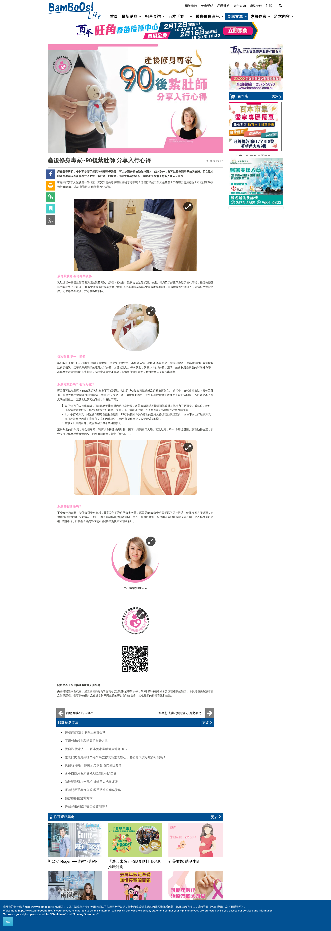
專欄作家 (259, 16)
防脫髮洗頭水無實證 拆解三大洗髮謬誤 (91, 781)
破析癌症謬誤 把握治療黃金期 (85, 732)
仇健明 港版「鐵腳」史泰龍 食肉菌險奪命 (93, 765)
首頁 (114, 16)
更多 (275, 96)
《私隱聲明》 (236, 906)
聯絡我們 (256, 5)
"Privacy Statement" (85, 914)
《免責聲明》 (216, 906)
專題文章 (236, 16)
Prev (235, 208)
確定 (8, 921)
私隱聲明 (223, 5)
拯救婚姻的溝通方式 (79, 798)
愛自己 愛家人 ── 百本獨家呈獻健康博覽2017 (96, 749)
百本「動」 (179, 16)
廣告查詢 (240, 5)
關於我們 (191, 5)
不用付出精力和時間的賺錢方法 (86, 740)
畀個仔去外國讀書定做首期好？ (86, 806)
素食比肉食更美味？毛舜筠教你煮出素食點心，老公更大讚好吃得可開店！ (115, 757)
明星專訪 (153, 16)
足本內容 (282, 16)
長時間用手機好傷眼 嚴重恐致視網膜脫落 (93, 790)
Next (277, 208)
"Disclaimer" (58, 914)
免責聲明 (207, 5)
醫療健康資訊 (208, 16)
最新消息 (130, 16)
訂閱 (269, 5)
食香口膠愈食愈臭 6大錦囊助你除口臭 (90, 773)
